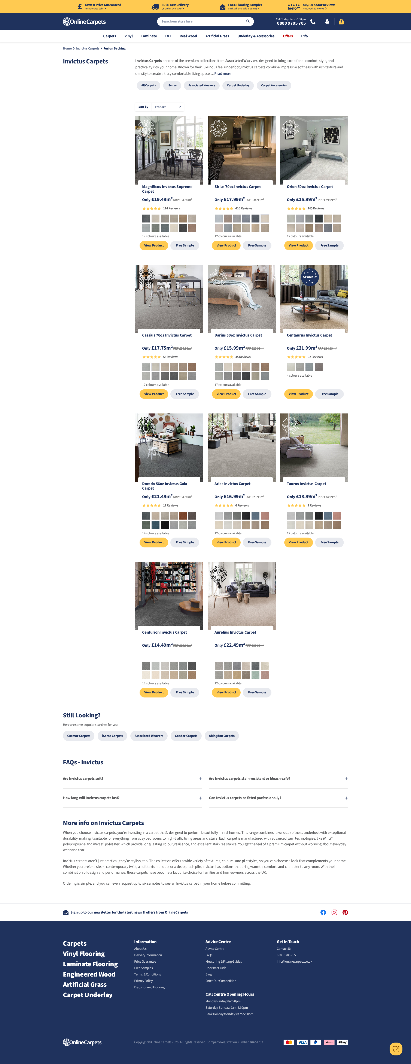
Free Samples (143, 968)
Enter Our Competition (221, 980)
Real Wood (188, 36)
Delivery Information (148, 955)
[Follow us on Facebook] (323, 912)
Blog (208, 974)
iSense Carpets (112, 735)
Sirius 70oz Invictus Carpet (237, 187)
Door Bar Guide (216, 968)
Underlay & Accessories (255, 36)
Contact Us (284, 948)
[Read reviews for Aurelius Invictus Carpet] (241, 656)
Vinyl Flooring (83, 954)
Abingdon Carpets (222, 735)
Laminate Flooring (90, 964)
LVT (168, 36)
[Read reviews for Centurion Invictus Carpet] (169, 656)
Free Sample (185, 245)
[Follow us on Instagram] (334, 912)
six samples (151, 883)
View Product (154, 245)
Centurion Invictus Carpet (164, 632)
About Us (140, 948)
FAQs (209, 955)
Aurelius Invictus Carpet (235, 632)
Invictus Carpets (87, 48)
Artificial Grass (217, 36)
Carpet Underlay (238, 85)
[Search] (248, 21)
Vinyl (129, 36)
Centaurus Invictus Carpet (309, 335)
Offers (288, 36)
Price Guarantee (145, 961)
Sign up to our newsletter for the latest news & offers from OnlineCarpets (129, 912)
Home (67, 48)
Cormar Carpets (78, 735)
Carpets (109, 36)
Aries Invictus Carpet (232, 484)
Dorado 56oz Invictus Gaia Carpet (164, 486)
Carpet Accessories (274, 85)
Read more (222, 73)
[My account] (327, 22)
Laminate (149, 36)
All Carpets (148, 85)
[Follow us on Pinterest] (345, 912)
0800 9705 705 (291, 23)
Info (304, 36)
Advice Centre (215, 948)
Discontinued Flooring (149, 987)
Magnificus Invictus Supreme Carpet (167, 189)
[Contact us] (313, 22)
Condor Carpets (186, 735)
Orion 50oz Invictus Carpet (310, 187)
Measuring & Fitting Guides (224, 961)
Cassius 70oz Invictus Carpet (166, 335)
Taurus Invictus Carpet (306, 484)
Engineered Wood (89, 974)
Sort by (143, 107)
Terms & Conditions (147, 974)
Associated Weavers (201, 85)
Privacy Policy (143, 980)
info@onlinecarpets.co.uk (294, 961)
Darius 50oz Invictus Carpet (238, 335)
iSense (172, 85)
